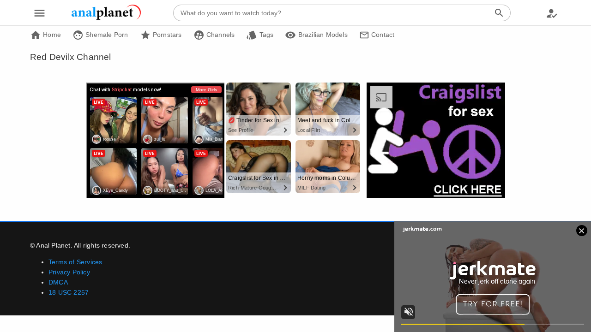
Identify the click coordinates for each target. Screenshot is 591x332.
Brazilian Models (321, 34)
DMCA (58, 282)
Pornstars (166, 34)
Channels (220, 34)
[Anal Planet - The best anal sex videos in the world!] (106, 18)
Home (51, 34)
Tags (265, 34)
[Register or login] (551, 13)
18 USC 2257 (68, 292)
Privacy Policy (69, 272)
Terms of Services (75, 262)
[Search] (499, 13)
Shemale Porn (106, 34)
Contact (382, 34)
